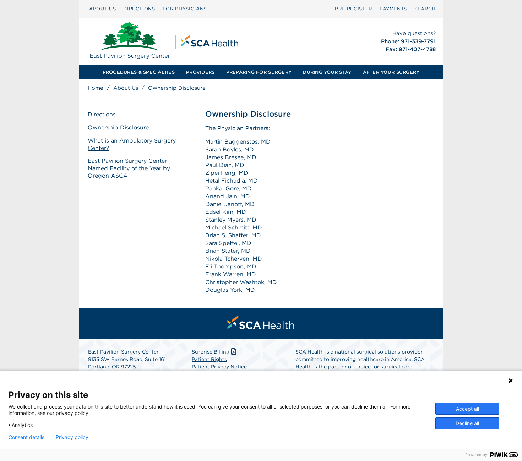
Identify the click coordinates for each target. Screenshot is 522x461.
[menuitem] (102, 9)
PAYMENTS (393, 8)
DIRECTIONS (139, 8)
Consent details (26, 437)
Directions (102, 114)
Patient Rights (209, 359)
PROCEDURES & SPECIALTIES (139, 72)
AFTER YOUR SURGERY (391, 72)
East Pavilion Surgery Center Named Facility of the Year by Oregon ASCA (129, 168)
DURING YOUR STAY (327, 72)
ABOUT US (102, 8)
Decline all (467, 423)
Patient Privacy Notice (219, 367)
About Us (125, 88)
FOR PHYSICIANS (185, 8)
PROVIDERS (200, 72)
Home (95, 88)
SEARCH (425, 8)
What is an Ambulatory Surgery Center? (132, 144)
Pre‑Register (353, 8)
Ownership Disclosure (118, 127)
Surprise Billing (210, 352)
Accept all (467, 409)
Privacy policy (72, 437)
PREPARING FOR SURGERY (259, 72)
